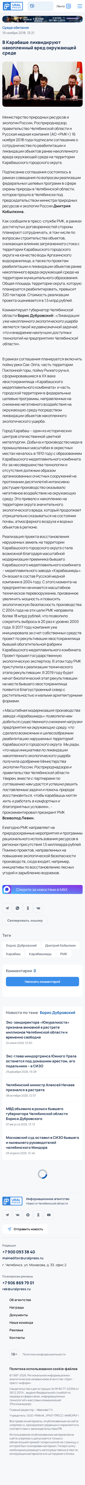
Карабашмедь (40, 954)
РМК (63, 954)
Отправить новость (28, 1229)
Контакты (17, 1337)
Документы (18, 1315)
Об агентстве (20, 1300)
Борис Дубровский (21, 945)
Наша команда (21, 1322)
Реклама (16, 1330)
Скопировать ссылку (25, 920)
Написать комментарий (42, 981)
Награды (16, 1307)
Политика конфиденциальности (44, 1354)
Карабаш (13, 954)
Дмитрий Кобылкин (60, 945)
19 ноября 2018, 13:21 (18, 32)
